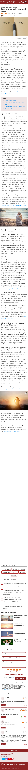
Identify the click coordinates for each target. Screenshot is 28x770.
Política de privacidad (6, 768)
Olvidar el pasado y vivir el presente (20, 616)
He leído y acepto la (8, 678)
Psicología (10, 5)
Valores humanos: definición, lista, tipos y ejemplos (13, 603)
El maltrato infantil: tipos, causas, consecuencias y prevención (14, 587)
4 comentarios (19, 13)
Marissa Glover (7, 16)
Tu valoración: (13, 672)
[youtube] (9, 759)
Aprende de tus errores (10, 101)
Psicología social (6, 572)
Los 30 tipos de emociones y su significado (13, 597)
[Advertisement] (14, 498)
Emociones (14, 572)
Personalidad (22, 572)
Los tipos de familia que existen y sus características (12, 594)
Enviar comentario (20, 678)
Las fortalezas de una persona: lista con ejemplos (14, 584)
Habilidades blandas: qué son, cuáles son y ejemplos (13, 607)
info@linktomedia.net (7, 689)
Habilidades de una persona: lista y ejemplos (13, 590)
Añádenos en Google (21, 38)
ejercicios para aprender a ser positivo (11, 389)
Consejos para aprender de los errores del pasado (14, 104)
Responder (4, 705)
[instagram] (6, 759)
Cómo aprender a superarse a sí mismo (19, 633)
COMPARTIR (21, 2)
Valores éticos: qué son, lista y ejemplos (12, 599)
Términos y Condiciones (16, 766)
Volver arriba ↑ (14, 750)
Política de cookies (15, 768)
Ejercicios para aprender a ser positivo (20, 641)
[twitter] (3, 759)
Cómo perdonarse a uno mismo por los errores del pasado (14, 108)
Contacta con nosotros (6, 766)
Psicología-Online (4, 5)
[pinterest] (12, 759)
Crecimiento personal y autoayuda (19, 5)
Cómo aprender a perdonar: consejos (19, 625)
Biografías (13, 575)
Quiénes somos (22, 764)
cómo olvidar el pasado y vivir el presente (11, 289)
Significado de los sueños (19, 569)
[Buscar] (26, 2)
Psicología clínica (7, 569)
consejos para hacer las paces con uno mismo (14, 205)
